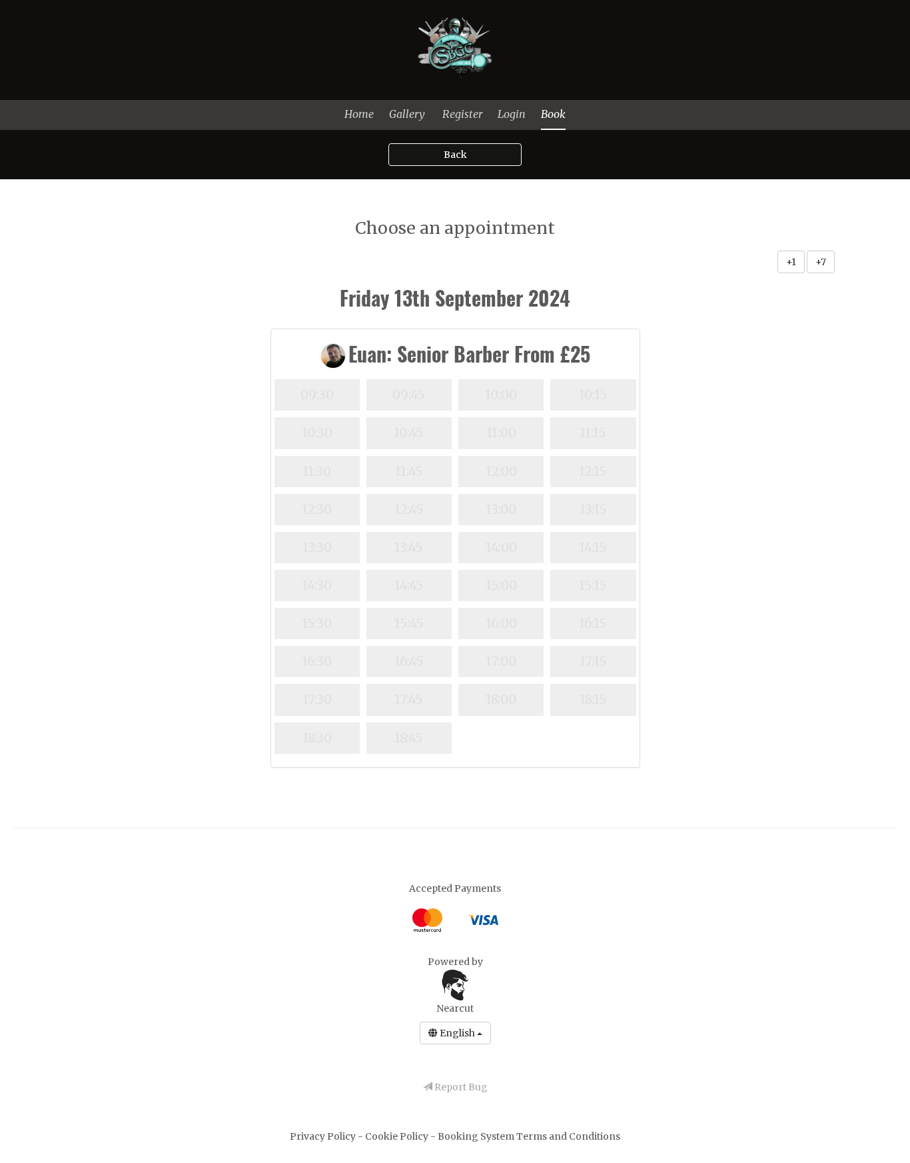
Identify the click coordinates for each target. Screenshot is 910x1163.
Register (462, 114)
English (457, 1033)
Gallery (407, 114)
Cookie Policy (397, 1136)
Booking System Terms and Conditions (529, 1136)
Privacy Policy (324, 1136)
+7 (820, 262)
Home (359, 114)
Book (553, 114)
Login (512, 114)
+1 (791, 262)
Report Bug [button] (460, 1087)
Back (455, 155)
